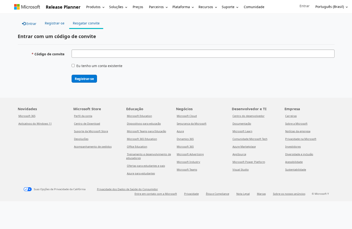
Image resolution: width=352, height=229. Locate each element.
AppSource (239, 154)
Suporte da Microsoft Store (91, 131)
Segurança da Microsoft (191, 123)
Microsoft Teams (187, 169)
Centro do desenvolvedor (249, 116)
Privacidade (191, 193)
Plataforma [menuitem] (181, 7)
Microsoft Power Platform (249, 162)
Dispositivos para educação (144, 123)
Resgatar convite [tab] (86, 23)
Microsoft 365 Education (142, 139)
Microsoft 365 (26, 116)
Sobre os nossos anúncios (289, 193)
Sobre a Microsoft (296, 123)
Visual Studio (241, 169)
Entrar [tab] (30, 23)
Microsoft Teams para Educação (146, 131)
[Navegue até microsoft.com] (27, 7)
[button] (304, 6)
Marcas (261, 193)
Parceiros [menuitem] (156, 7)
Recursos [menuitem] (206, 7)
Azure (180, 131)
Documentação (242, 123)
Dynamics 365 (185, 139)
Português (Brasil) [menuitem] (329, 6)
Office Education (137, 146)
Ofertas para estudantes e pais (146, 165)
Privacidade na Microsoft (300, 139)
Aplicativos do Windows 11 (35, 123)
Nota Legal (243, 193)
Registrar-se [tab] (54, 23)
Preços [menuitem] (138, 7)
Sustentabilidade (295, 169)
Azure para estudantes (141, 173)
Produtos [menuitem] (93, 7)
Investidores (293, 146)
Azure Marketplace (244, 146)
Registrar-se (84, 78)
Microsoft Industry (188, 162)
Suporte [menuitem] (228, 7)
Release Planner (63, 7)
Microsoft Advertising (190, 154)
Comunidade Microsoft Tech (250, 139)
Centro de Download (87, 123)
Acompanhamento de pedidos (93, 146)
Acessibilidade (294, 162)
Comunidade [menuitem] (254, 7)
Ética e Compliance (217, 193)
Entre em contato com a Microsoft (156, 193)
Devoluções (81, 139)
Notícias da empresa (297, 131)
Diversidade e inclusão (299, 154)
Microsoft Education (139, 116)
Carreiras (291, 116)
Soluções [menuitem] (116, 7)
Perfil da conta (83, 116)
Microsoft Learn (242, 131)
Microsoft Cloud (187, 116)
